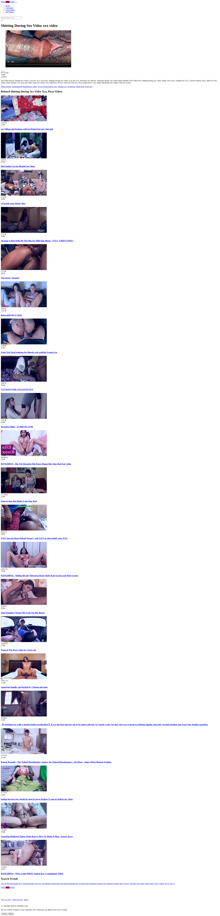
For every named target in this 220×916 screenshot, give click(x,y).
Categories (9, 8)
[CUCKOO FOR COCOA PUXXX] (24, 381)
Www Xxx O (170, 884)
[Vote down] (4, 71)
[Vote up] (2, 71)
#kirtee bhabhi (6, 87)
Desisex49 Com (57, 884)
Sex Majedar (46, 884)
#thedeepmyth (17, 87)
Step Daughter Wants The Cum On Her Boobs (23, 613)
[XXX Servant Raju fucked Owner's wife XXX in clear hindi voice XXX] (24, 530)
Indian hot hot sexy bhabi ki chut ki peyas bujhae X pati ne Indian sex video (37, 799)
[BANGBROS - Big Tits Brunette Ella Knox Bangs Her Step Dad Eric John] (24, 455)
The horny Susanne (10, 278)
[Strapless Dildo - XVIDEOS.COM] (24, 418)
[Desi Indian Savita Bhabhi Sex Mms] (24, 158)
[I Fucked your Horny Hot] (24, 195)
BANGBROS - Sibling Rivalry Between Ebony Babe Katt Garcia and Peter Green (39, 575)
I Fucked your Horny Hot (13, 203)
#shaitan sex (62, 87)
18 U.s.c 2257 (6, 900)
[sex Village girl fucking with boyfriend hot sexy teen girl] (24, 121)
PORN (8, 2)
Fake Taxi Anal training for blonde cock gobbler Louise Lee (29, 352)
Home (8, 6)
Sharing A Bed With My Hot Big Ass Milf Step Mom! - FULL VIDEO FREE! (37, 241)
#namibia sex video (30, 87)
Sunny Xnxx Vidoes (156, 884)
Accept (4, 914)
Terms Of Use (17, 900)
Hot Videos (10, 12)
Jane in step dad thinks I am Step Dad (19, 501)
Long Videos (10, 10)
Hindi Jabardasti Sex (70, 884)
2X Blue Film (84, 884)
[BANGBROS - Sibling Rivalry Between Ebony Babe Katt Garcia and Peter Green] (24, 567)
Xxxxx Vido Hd (130, 884)
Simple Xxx (17, 884)
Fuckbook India (28, 884)
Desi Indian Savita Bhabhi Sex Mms (18, 166)
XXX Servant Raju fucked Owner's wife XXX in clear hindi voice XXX (34, 538)
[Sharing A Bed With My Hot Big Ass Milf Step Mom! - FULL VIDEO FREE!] (24, 232)
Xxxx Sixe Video (142, 884)
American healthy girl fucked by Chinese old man (24, 687)
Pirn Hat (10, 884)
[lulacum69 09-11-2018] (24, 307)
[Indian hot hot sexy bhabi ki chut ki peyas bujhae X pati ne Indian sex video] (24, 791)
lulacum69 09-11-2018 (11, 315)
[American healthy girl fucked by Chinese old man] (24, 679)
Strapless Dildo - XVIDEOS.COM (17, 427)
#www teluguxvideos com (47, 87)
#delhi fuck (80, 87)
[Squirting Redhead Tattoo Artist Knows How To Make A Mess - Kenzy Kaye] (24, 828)
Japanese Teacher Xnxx (115, 884)
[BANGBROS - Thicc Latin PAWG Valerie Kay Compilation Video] (24, 865)
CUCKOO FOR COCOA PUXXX (17, 389)
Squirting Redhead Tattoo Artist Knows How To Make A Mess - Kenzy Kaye (37, 836)
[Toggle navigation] (16, 2)
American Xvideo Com (97, 884)
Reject (11, 914)
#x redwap (71, 87)
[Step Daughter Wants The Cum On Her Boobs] (24, 604)
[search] (2, 20)
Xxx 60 (3, 884)
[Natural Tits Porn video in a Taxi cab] (24, 641)
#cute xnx (88, 87)
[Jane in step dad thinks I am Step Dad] (24, 493)
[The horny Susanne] (24, 269)
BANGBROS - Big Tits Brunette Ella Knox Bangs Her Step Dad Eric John (36, 464)
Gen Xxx (37, 884)
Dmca (26, 900)
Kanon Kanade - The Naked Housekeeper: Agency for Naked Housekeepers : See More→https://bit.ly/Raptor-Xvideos (56, 762)
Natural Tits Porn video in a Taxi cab (18, 650)
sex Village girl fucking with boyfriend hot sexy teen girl (27, 129)
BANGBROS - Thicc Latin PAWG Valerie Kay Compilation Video (32, 873)
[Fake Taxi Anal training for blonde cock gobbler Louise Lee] (24, 344)
